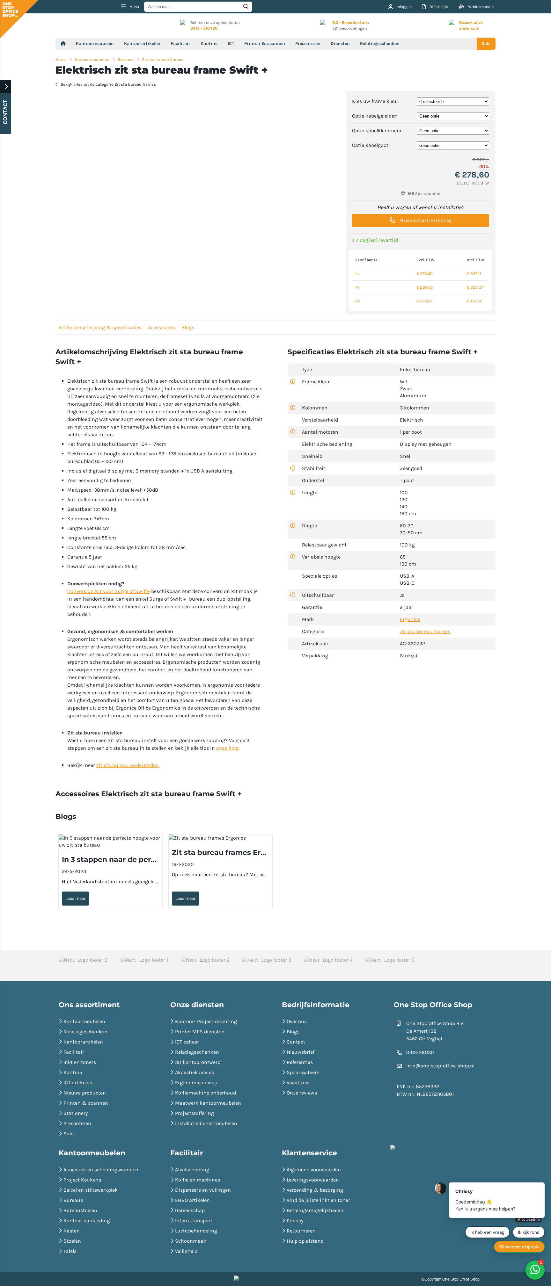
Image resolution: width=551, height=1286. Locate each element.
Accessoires (161, 327)
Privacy (295, 1220)
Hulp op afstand (305, 1241)
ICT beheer (187, 1042)
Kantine (209, 43)
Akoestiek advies (194, 1072)
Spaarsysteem (303, 1072)
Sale (486, 43)
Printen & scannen (264, 43)
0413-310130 (420, 1052)
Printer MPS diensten (199, 1032)
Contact (296, 1042)
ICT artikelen (77, 1083)
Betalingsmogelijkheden (315, 1210)
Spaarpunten (424, 193)
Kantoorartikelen (142, 43)
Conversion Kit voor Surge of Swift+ (108, 591)
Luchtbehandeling (196, 1231)
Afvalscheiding (192, 1170)
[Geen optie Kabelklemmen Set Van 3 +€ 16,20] (453, 130)
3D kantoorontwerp (197, 1062)
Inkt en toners (79, 1062)
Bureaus (73, 1200)
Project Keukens (82, 1180)
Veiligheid (186, 1251)
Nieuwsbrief (300, 1052)
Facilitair (180, 43)
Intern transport (193, 1220)
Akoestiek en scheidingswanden (100, 1170)
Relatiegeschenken (380, 43)
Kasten (71, 1231)
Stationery (75, 1113)
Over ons (297, 1021)
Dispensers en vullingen (203, 1190)
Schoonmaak (190, 1241)
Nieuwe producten (84, 1093)
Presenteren (307, 43)
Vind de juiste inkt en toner (318, 1200)
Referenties (300, 1062)
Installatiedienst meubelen (206, 1123)
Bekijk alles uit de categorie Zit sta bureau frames (108, 84)
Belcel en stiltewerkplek (90, 1190)
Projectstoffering (194, 1113)
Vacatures (298, 1083)
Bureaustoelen (80, 1210)
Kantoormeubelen (95, 43)
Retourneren (301, 1231)
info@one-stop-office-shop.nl (440, 1066)
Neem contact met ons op (425, 220)
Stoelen (72, 1241)
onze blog (227, 748)
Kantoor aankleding (86, 1220)
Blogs (187, 327)
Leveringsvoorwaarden (313, 1180)
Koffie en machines (197, 1180)
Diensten (340, 43)
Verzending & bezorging (315, 1190)
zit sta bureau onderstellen (127, 765)
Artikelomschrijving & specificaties (100, 327)
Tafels (70, 1251)
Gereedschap (190, 1210)
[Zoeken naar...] (245, 7)
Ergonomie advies (196, 1083)
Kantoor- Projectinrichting (206, 1021)
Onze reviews (302, 1093)
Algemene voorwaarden (314, 1170)
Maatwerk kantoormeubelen (208, 1103)
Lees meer (75, 898)
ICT (231, 43)
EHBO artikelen (192, 1200)
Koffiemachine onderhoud (205, 1093)
